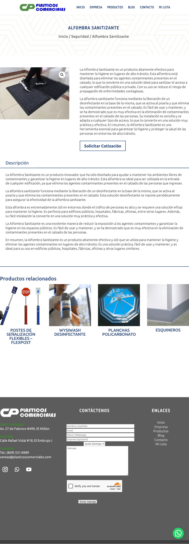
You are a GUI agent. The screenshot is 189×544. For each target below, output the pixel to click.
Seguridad (80, 36)
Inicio (80, 7)
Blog (131, 7)
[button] (62, 74)
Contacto (147, 7)
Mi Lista (164, 7)
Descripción (17, 162)
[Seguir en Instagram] (5, 469)
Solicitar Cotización (102, 146)
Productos (115, 7)
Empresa (96, 7)
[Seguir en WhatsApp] (17, 469)
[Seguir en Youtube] (29, 469)
